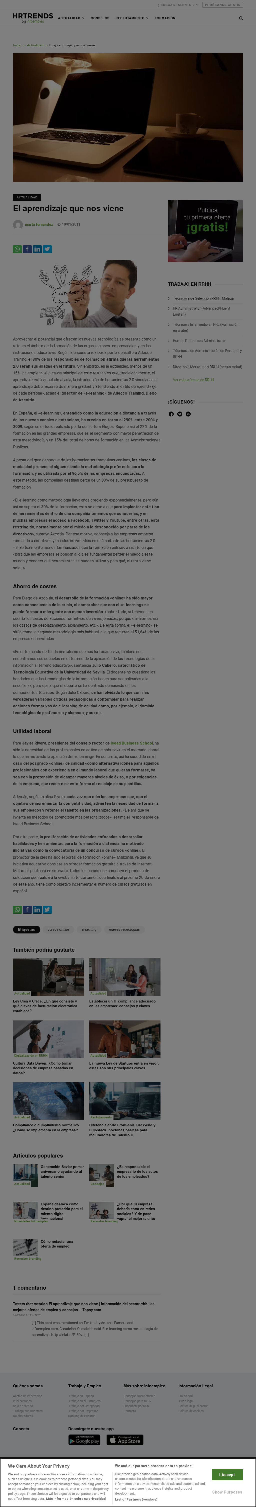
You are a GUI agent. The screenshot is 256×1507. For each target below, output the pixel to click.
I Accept (227, 1474)
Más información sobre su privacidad (76, 1499)
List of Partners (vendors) (136, 1499)
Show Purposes (227, 1492)
